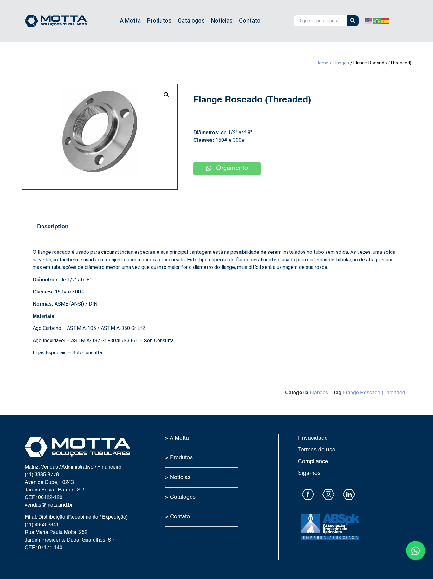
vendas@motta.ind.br (49, 505)
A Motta (130, 20)
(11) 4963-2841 (42, 525)
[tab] (52, 226)
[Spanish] (385, 20)
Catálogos (191, 20)
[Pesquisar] (353, 20)
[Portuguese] (377, 20)
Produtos (159, 20)
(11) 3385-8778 (42, 474)
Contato (250, 20)
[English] (369, 20)
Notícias (222, 20)
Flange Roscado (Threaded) (375, 393)
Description (52, 227)
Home (322, 63)
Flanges (341, 63)
